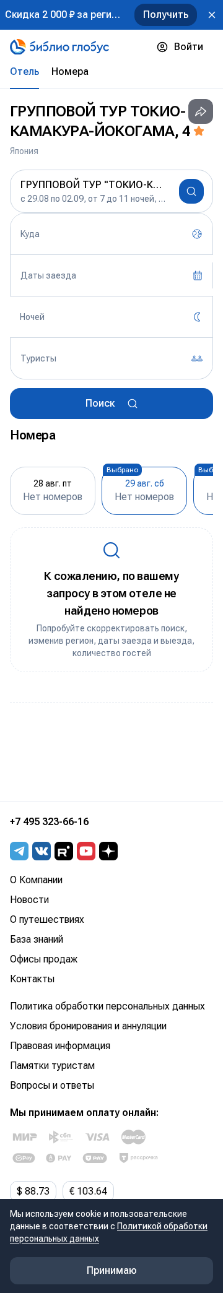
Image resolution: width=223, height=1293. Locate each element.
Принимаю (112, 1270)
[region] (111, 489)
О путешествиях (47, 919)
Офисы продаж (43, 959)
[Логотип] (59, 47)
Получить (165, 14)
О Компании (36, 880)
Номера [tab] (70, 71)
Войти (188, 47)
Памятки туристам (52, 1065)
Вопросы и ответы (52, 1085)
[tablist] (111, 71)
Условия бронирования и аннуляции (88, 1026)
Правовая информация (60, 1046)
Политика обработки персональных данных (107, 1006)
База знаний (36, 939)
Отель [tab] (24, 71)
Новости (29, 900)
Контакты (32, 979)
